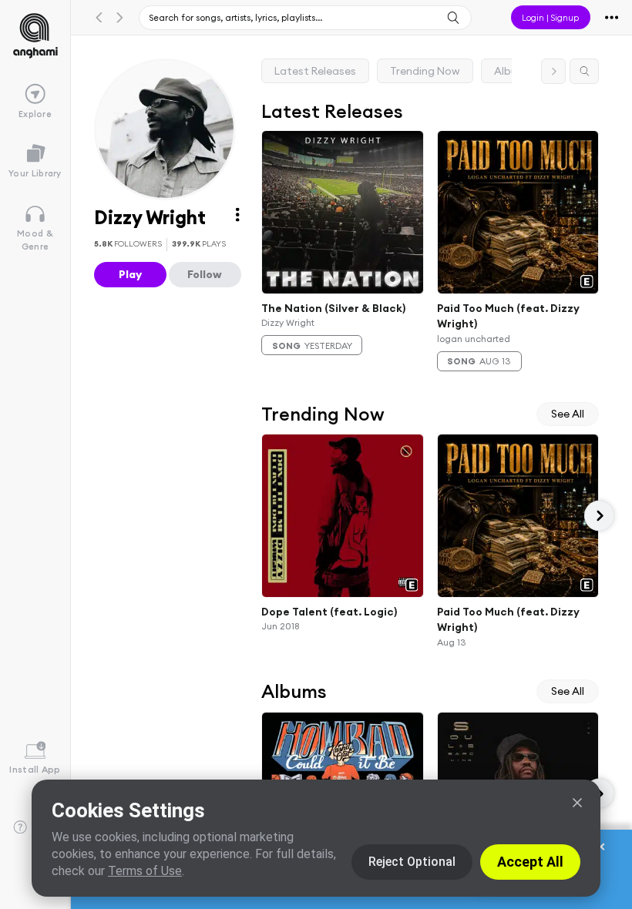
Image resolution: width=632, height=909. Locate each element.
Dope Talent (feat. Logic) (329, 611)
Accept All (530, 862)
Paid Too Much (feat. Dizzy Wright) (508, 315)
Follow (204, 274)
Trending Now (425, 71)
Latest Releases (315, 71)
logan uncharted (473, 338)
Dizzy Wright (287, 322)
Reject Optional (412, 861)
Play (130, 274)
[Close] (577, 802)
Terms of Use (145, 871)
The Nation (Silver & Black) (333, 307)
